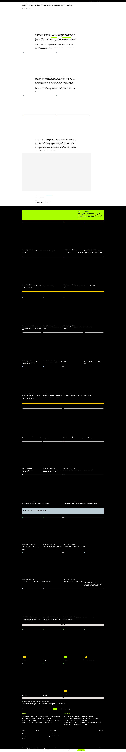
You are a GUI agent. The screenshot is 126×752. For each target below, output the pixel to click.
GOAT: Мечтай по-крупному (71, 716)
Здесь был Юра (68, 724)
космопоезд (62, 38)
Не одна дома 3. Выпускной (94, 722)
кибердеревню (54, 36)
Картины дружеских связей (71, 722)
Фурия (91, 716)
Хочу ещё (63, 624)
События (94, 1)
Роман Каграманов (55, 716)
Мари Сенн (30, 722)
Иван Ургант (34, 716)
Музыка (23, 738)
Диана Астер (25, 716)
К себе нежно (84, 716)
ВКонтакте (101, 730)
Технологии (48, 202)
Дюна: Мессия (74, 720)
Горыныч (82, 722)
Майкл (86, 724)
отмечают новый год (66, 36)
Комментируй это (78, 724)
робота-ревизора (38, 38)
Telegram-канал (49, 195)
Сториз (30, 1)
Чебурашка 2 (83, 720)
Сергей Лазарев (47, 718)
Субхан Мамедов (43, 716)
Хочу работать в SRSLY (53, 730)
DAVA (24, 722)
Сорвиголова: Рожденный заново (82, 718)
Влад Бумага (38, 722)
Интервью (24, 733)
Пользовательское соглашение (54, 733)
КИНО (90, 1)
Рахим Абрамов (48, 722)
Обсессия (95, 718)
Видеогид (99, 1)
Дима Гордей (57, 720)
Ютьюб (42, 202)
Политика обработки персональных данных (55, 736)
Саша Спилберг (26, 718)
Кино (23, 735)
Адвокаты (66, 720)
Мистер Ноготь (68, 718)
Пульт (34, 1)
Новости (26, 1)
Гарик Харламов (36, 718)
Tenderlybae (36, 720)
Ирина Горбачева (26, 720)
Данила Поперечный (46, 720)
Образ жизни (24, 736)
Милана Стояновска (28, 8)
